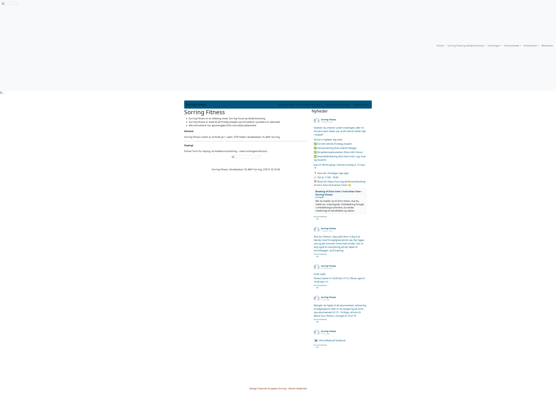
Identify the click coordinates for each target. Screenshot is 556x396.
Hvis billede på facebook (332, 340)
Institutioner (530, 45)
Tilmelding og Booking (337, 104)
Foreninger (494, 45)
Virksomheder (512, 45)
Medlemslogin (361, 104)
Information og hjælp (309, 104)
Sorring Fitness (196, 104)
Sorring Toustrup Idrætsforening (465, 45)
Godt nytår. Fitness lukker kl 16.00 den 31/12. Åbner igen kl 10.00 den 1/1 (339, 277)
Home (440, 45)
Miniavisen (547, 45)
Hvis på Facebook (320, 216)
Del (317, 219)
